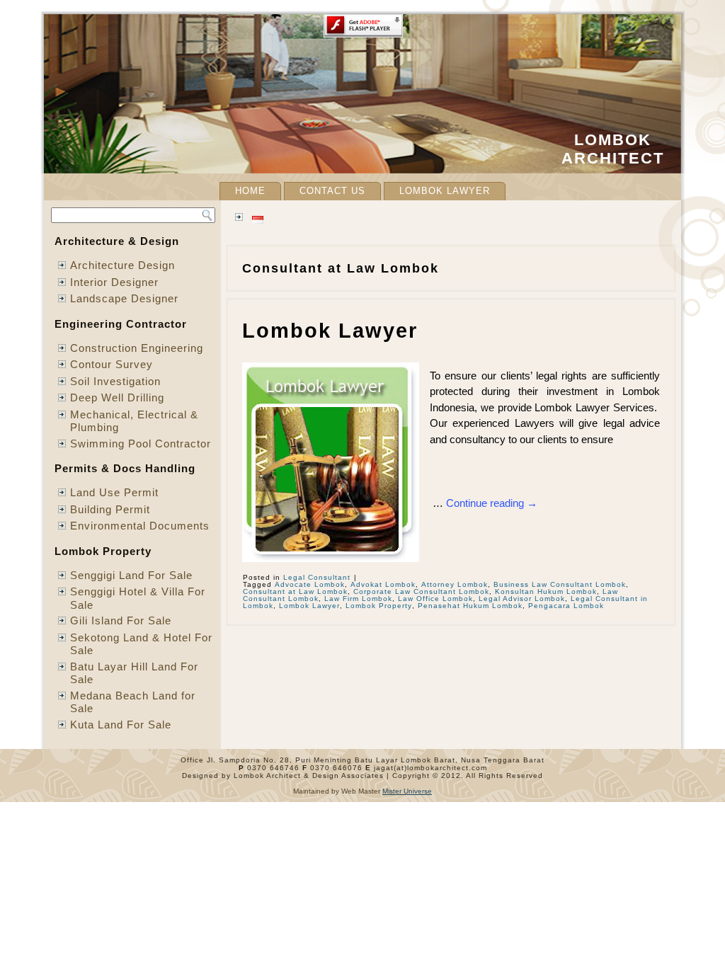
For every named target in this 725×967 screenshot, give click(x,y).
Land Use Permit (114, 492)
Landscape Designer (124, 298)
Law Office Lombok (435, 598)
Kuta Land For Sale (120, 725)
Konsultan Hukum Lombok (546, 591)
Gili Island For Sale (120, 620)
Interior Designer (114, 282)
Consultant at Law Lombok (295, 591)
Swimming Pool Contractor (140, 443)
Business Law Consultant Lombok (559, 584)
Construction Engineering (136, 348)
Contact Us (332, 190)
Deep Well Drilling (117, 397)
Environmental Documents (140, 526)
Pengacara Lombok (566, 606)
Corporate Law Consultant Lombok (421, 591)
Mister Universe (407, 791)
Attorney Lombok (454, 584)
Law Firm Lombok (358, 598)
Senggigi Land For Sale (131, 575)
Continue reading (491, 503)
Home (250, 190)
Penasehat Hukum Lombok (470, 606)
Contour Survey (111, 364)
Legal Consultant (316, 577)
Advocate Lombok (310, 584)
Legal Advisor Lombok (522, 598)
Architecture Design (122, 265)
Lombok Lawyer (444, 190)
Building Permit (110, 509)
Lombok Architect (612, 149)
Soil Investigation (115, 381)
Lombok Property (379, 606)
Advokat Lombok (383, 584)
